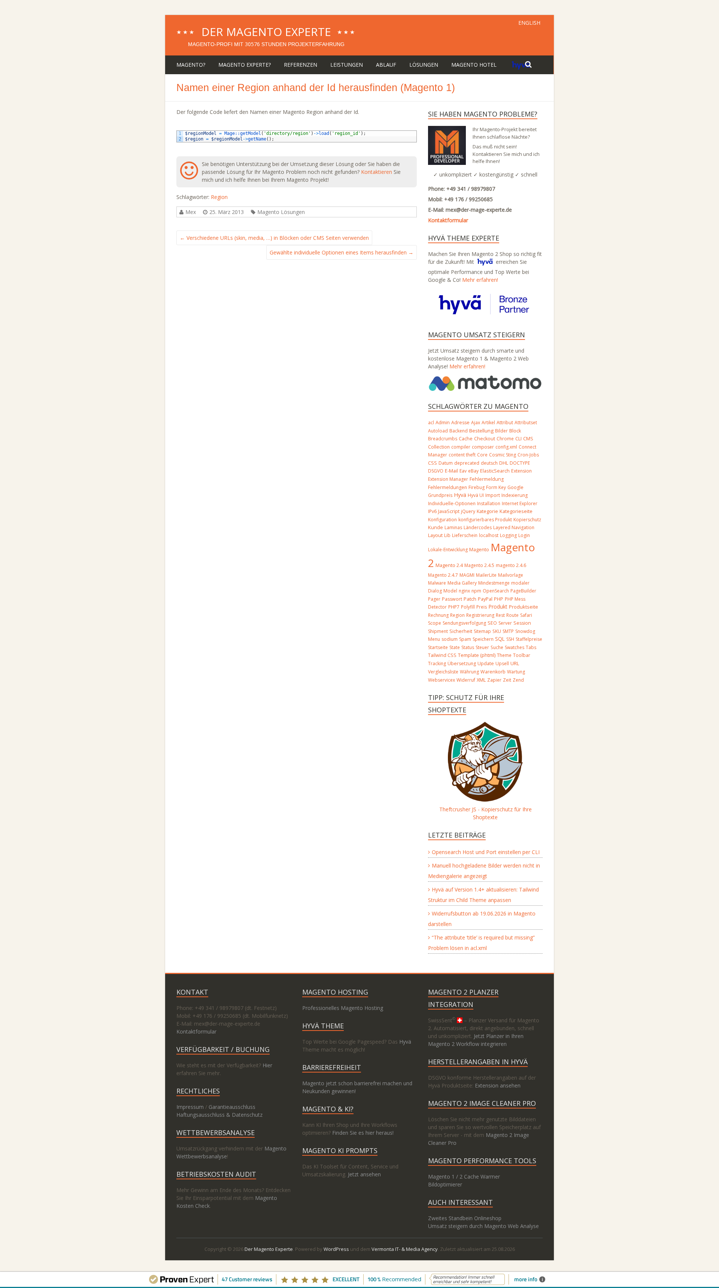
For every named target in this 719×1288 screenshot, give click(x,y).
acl (431, 422)
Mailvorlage (510, 575)
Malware (437, 583)
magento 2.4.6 (511, 565)
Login (524, 535)
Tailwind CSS (442, 655)
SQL (500, 638)
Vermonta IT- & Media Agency (404, 1249)
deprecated (466, 463)
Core (482, 455)
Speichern (483, 639)
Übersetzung (462, 663)
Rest (500, 615)
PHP (498, 599)
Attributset (526, 422)
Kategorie (487, 511)
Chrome (505, 438)
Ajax (475, 422)
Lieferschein (464, 535)
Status (467, 647)
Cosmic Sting (502, 455)
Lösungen (423, 64)
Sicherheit (460, 631)
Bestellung (481, 430)
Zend (518, 680)
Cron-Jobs (528, 455)
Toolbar (521, 655)
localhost (488, 535)
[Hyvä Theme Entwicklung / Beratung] (521, 64)
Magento (479, 549)
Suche (497, 647)
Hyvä (460, 494)
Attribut (505, 422)
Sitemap (482, 631)
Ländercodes (478, 527)
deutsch (489, 463)
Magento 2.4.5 (479, 565)
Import (492, 495)
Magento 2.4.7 (443, 575)
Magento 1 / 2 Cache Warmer (464, 1176)
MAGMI (466, 575)
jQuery (468, 511)
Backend (458, 431)
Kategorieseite (516, 511)
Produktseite (523, 606)
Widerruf (465, 680)
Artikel (488, 422)
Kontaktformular (448, 220)
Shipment (438, 631)
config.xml (506, 447)
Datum (446, 463)
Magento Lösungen (281, 211)
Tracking (437, 663)
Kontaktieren (376, 171)
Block (515, 430)
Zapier (494, 680)
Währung (469, 672)
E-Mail (451, 470)
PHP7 (453, 607)
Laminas (453, 527)
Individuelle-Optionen (452, 503)
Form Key (496, 487)
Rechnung (438, 615)
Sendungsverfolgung (464, 623)
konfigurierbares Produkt (485, 519)
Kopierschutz (527, 519)
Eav (463, 471)
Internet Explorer (519, 503)
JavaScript (448, 511)
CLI (518, 438)
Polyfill (468, 607)
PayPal (485, 599)
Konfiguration (442, 519)
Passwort (452, 599)
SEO (492, 623)
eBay (473, 471)
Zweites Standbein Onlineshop (464, 1218)
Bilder (501, 431)
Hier (267, 1065)
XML (481, 680)
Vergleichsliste (443, 672)
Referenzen (300, 64)
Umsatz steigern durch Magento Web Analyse (483, 1226)
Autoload (438, 431)
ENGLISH (529, 22)
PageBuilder (523, 591)
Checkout (484, 438)
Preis (481, 607)
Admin (443, 422)
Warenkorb (493, 672)
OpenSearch (496, 591)
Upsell (502, 663)
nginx (464, 591)
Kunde (435, 527)
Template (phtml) (476, 655)
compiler (460, 447)
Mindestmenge (494, 583)
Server (505, 623)
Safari (526, 615)
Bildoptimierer (445, 1184)
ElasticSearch (495, 471)
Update (485, 663)
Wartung (516, 672)
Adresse (460, 422)
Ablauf (386, 64)
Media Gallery (462, 583)
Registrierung (480, 615)
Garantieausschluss (232, 1106)
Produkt (497, 606)
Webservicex (441, 680)
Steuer (482, 647)
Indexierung (514, 495)
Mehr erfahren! (480, 279)
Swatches (514, 647)
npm (476, 591)
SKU (496, 631)
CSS (432, 462)
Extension (521, 471)
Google (515, 487)
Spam (465, 639)
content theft (462, 455)
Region (219, 196)
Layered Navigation (513, 527)
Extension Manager (448, 479)
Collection (439, 447)
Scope (434, 623)
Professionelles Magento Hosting (342, 1007)
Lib (447, 535)
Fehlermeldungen (447, 487)
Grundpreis (440, 495)
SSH (510, 639)
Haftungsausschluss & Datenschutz (219, 1114)
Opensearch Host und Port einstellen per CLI (486, 852)
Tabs (531, 647)
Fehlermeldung (487, 479)
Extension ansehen (498, 1085)
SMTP (508, 631)
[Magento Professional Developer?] (447, 129)
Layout (435, 535)
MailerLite (486, 575)
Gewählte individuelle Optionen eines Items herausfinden (341, 252)
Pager (434, 599)
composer (483, 447)
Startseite (438, 647)
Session (522, 623)
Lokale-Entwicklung (448, 549)
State (454, 647)
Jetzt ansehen (364, 1174)
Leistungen (346, 64)
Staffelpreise (529, 639)
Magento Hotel (474, 64)
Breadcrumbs (442, 438)
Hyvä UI (476, 495)
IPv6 (432, 511)
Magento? (190, 64)
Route (512, 615)
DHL (503, 463)
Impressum (190, 1106)
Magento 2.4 (449, 565)
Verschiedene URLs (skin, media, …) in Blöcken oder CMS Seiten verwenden (274, 237)
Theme (504, 655)
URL (514, 663)
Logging (508, 535)
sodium (450, 639)
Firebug (476, 487)
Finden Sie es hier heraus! (363, 1132)
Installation (488, 503)
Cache (466, 438)
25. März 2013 (226, 211)
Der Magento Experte (266, 31)
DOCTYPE (520, 463)
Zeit (507, 680)
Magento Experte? (244, 64)
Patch (470, 598)
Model (450, 591)
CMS (528, 438)
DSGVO (435, 471)
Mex (190, 211)
